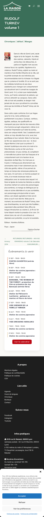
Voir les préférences (22, 509)
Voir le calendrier (22, 342)
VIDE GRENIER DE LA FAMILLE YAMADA (18, 306)
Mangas (28, 41)
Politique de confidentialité (29, 514)
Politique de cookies (13, 514)
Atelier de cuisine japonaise (22, 315)
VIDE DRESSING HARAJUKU (21, 322)
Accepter (22, 496)
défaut (20, 41)
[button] (40, 472)
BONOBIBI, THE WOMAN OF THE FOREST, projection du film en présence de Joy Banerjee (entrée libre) (21, 283)
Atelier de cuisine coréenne (21, 329)
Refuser (22, 502)
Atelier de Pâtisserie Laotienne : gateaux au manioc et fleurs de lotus (20, 296)
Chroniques (9, 41)
